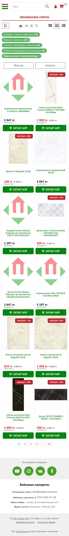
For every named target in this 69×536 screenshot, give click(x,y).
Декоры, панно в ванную (21, 34)
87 (49, 443)
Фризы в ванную (16, 39)
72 (36, 25)
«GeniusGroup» (22, 531)
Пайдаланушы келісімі (25, 522)
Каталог (50, 65)
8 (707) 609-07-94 (45, 497)
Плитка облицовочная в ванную (24, 50)
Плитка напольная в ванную (22, 45)
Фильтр (18, 65)
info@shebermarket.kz (44, 491)
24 (26, 25)
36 (31, 25)
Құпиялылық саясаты (46, 522)
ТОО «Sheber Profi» (21, 518)
